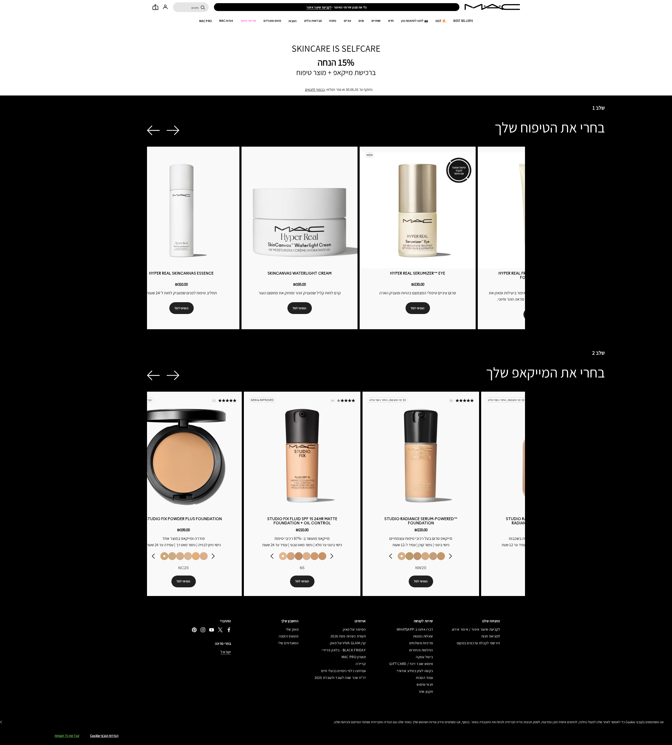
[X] (220, 629)
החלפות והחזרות (421, 650)
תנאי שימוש (425, 684)
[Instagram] (203, 629)
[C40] (172, 556)
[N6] (291, 556)
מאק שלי (292, 629)
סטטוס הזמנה (288, 636)
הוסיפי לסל (181, 308)
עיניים (347, 21)
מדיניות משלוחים (421, 643)
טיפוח (333, 21)
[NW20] (402, 556)
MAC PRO (205, 21)
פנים (361, 21)
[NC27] (204, 556)
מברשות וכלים (313, 21)
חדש (391, 21)
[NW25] (299, 556)
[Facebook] (229, 629)
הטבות (292, 21)
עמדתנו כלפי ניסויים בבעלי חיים (343, 671)
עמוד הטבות (424, 677)
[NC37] (322, 556)
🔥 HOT (440, 21)
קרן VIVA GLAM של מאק (348, 643)
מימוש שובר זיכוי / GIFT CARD (411, 664)
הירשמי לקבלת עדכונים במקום (478, 643)
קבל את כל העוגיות (67, 735)
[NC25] (196, 556)
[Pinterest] (194, 629)
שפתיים (376, 21)
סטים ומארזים (272, 21)
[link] (182, 210)
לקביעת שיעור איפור (318, 7)
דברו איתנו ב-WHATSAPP (415, 629)
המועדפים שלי (288, 643)
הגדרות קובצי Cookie (104, 735)
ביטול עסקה (424, 657)
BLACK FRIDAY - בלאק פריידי (344, 650)
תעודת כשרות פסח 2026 (348, 636)
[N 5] (188, 556)
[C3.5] (180, 556)
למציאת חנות (490, 636)
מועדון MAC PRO (354, 657)
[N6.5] (307, 556)
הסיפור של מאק (354, 629)
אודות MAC (226, 21)
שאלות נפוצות (423, 636)
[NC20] (164, 556)
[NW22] (417, 556)
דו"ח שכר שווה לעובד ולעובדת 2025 (340, 677)
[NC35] (314, 556)
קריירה (361, 664)
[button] (153, 130)
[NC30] (441, 556)
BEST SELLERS (463, 21)
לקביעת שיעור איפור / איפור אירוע (476, 629)
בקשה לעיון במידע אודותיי (415, 671)
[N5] (283, 556)
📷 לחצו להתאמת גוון (414, 21)
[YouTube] (211, 629)
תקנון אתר (425, 691)
